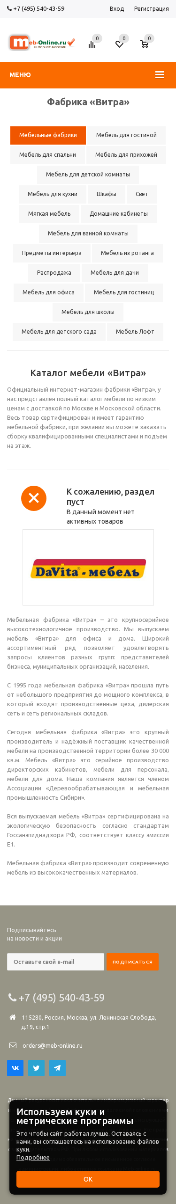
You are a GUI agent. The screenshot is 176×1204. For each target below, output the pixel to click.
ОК (88, 1179)
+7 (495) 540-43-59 (38, 8)
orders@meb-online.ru (53, 1046)
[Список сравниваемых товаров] (93, 48)
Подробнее (33, 1157)
